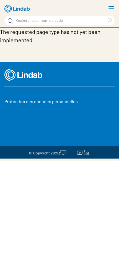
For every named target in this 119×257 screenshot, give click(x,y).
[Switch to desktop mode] (62, 152)
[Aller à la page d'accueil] (18, 8)
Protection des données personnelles (41, 101)
